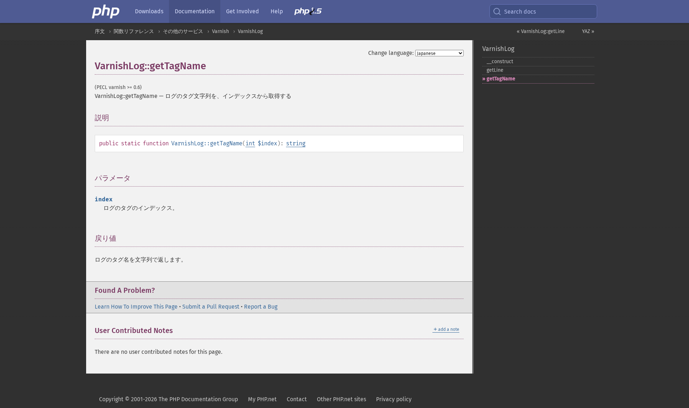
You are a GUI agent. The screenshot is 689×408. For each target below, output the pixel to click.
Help (277, 11)
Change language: (391, 53)
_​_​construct (500, 61)
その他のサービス (183, 31)
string (295, 143)
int (250, 143)
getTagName (501, 79)
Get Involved (242, 11)
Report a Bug (260, 306)
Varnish (220, 31)
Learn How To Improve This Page (136, 306)
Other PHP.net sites (341, 399)
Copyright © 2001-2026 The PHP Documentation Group (168, 399)
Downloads (149, 11)
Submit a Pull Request (210, 306)
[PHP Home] (106, 11)
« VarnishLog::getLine (541, 31)
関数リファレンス (134, 31)
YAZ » (588, 31)
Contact (297, 399)
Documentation (195, 11)
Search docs (520, 11)
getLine (495, 70)
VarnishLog (250, 31)
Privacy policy (394, 399)
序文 (100, 31)
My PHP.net (262, 399)
